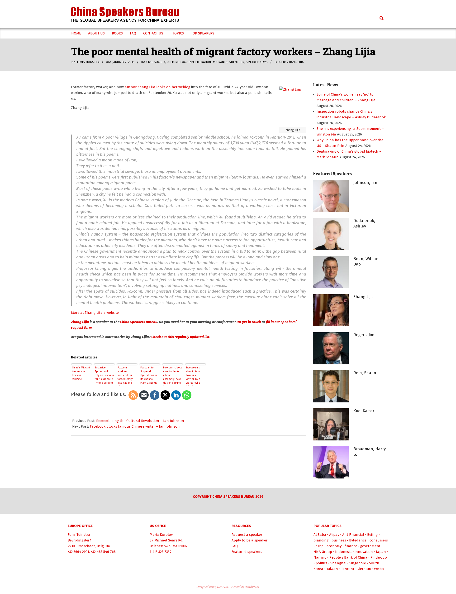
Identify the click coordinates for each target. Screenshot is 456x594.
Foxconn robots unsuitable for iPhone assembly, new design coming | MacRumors (172, 376)
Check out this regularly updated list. (180, 337)
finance (351, 546)
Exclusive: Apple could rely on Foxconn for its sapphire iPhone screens (104, 375)
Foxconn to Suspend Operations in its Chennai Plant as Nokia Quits (148, 376)
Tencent (347, 569)
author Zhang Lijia (139, 87)
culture (173, 62)
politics (321, 563)
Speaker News (257, 62)
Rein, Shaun (364, 372)
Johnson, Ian (365, 182)
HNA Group (323, 552)
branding (321, 540)
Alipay (334, 534)
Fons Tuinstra (79, 534)
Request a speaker (247, 534)
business (339, 540)
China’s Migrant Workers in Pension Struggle (81, 373)
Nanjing (320, 557)
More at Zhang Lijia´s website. (95, 312)
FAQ (235, 546)
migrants (220, 62)
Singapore (357, 563)
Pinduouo (378, 557)
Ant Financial (353, 534)
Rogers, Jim (363, 334)
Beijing (372, 534)
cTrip (319, 546)
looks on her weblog (173, 87)
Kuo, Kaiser (363, 410)
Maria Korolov (161, 534)
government (370, 546)
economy (334, 546)
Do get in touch (249, 322)
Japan (381, 552)
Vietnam (364, 569)
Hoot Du (222, 586)
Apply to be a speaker (249, 540)
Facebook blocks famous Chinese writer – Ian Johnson (135, 426)
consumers (379, 540)
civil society (155, 62)
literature (203, 62)
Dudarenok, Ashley (364, 223)
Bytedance (357, 540)
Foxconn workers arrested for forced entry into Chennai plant (125, 376)
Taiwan (332, 569)
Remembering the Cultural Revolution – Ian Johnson (140, 421)
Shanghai (338, 563)
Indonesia (343, 552)
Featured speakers (247, 552)
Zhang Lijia (295, 62)
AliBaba (320, 534)
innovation (364, 552)
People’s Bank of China (348, 557)
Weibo (379, 569)
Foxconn (187, 62)
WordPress (252, 586)
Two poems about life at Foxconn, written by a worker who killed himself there (194, 376)
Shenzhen (236, 62)
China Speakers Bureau (138, 322)
